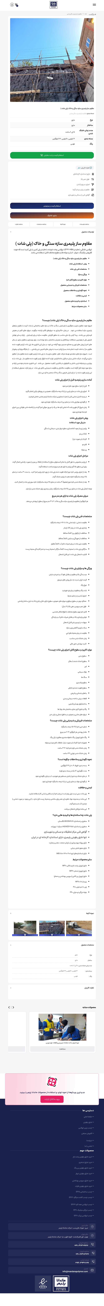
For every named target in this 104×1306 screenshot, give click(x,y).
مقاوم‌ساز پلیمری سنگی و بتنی (77, 113)
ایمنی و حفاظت (81, 295)
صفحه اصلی (88, 1116)
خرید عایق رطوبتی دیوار (84, 1173)
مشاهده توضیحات (84, 224)
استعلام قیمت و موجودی (52, 206)
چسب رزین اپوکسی (85, 1128)
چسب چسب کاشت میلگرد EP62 (80, 1197)
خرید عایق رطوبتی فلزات (83, 1186)
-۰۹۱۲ (82, 1262)
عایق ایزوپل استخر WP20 (78, 871)
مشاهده (62, 1049)
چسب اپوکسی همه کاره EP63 (81, 1204)
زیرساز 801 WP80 (81, 881)
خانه (86, 14)
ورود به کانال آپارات (52, 1099)
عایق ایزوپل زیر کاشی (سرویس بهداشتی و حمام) (70, 876)
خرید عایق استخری (85, 1162)
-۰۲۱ (82, 1254)
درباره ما (89, 1140)
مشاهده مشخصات (41, 224)
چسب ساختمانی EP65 (84, 1191)
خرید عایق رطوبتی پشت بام (82, 1156)
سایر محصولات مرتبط (79, 306)
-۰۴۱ (81, 1245)
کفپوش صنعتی (86, 1133)
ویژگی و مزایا (82, 274)
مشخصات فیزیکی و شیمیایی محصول (73, 285)
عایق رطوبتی (87, 1122)
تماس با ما (88, 1146)
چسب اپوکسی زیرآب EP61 (83, 1215)
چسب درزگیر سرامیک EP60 (82, 1210)
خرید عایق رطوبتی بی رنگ (83, 1168)
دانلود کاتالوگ (52, 215)
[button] (13, 1007)
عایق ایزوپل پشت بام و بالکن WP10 (74, 865)
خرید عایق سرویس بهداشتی (82, 1180)
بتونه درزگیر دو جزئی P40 (78, 892)
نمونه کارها (63, 224)
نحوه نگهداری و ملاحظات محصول (75, 290)
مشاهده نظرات (19, 224)
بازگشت (91, 14)
